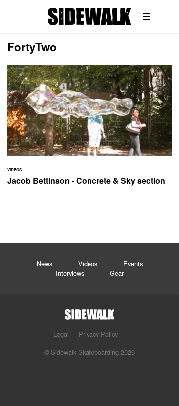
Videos (87, 263)
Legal (61, 334)
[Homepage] (89, 312)
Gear (117, 273)
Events (133, 263)
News (44, 263)
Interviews (70, 273)
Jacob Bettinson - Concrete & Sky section (89, 131)
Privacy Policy (98, 334)
